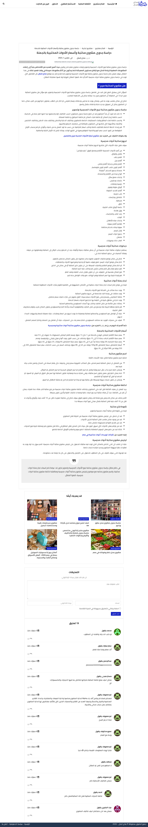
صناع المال (42, 73)
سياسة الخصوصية (16, 824)
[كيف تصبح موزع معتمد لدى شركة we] (74, 509)
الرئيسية (111, 4)
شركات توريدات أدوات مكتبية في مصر (98, 434)
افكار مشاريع (99, 4)
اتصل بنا (5, 824)
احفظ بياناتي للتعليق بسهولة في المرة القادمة (99, 608)
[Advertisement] (74, 25)
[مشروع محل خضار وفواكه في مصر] (106, 539)
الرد (28, 638)
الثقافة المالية (84, 4)
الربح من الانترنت (42, 4)
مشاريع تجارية (83, 518)
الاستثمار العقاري (68, 4)
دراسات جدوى (115, 518)
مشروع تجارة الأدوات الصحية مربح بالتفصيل (81, 135)
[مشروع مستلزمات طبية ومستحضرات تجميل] (42, 509)
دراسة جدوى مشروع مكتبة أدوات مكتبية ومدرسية (69, 325)
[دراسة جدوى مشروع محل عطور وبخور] (106, 509)
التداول (55, 4)
